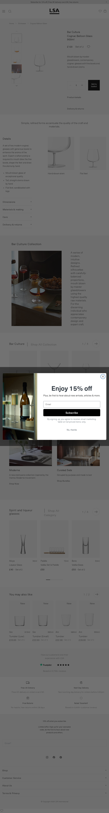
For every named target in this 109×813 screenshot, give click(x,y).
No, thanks (72, 429)
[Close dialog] (103, 376)
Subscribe (72, 412)
